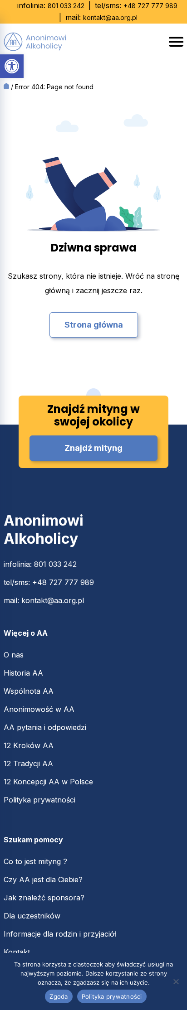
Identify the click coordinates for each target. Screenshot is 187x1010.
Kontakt (17, 952)
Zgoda (58, 996)
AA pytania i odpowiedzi (45, 727)
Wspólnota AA (29, 691)
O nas (14, 654)
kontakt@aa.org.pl (110, 17)
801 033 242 (66, 6)
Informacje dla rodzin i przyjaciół (60, 933)
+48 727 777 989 (150, 6)
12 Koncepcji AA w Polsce (48, 781)
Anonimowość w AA (39, 709)
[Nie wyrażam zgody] (175, 981)
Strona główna (93, 324)
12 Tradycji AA (28, 763)
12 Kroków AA (29, 745)
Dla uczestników (32, 915)
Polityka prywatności (39, 799)
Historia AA (23, 672)
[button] (12, 66)
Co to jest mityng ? (35, 861)
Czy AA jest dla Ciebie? (43, 879)
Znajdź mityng (93, 448)
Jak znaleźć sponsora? (44, 897)
